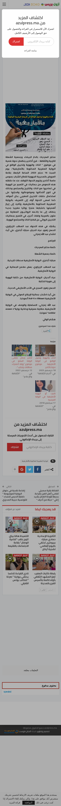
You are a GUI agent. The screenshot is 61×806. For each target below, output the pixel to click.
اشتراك (16, 41)
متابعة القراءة (30, 50)
